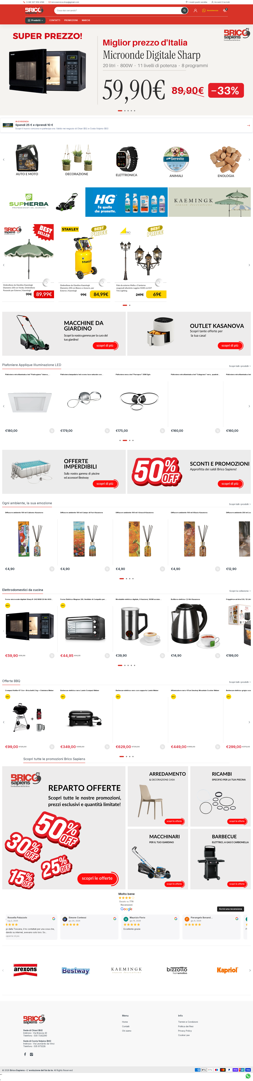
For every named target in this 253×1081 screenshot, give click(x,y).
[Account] (195, 10)
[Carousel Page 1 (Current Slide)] (120, 110)
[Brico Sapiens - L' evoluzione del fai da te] (34, 10)
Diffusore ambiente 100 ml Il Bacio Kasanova (189, 513)
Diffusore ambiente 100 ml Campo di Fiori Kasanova (81, 513)
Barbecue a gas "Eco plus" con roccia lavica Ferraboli (193, 690)
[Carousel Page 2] (124, 110)
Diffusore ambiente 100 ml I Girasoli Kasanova (134, 513)
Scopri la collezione (239, 591)
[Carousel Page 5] (134, 110)
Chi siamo (126, 1031)
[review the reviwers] (53, 919)
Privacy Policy (185, 1031)
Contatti (125, 1026)
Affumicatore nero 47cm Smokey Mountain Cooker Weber (84, 690)
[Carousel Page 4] (131, 110)
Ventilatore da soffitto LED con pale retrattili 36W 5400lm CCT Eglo (28, 374)
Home (125, 1022)
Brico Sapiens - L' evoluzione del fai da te (31, 1070)
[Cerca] (184, 10)
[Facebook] (25, 1055)
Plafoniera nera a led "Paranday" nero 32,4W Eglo (80, 374)
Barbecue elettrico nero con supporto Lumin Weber (26, 690)
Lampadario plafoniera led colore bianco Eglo (189, 374)
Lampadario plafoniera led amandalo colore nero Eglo (138, 374)
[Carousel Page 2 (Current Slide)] (125, 756)
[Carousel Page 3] (128, 110)
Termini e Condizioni (188, 1022)
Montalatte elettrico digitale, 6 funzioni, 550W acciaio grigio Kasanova (138, 599)
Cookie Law (184, 1035)
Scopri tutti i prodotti (239, 366)
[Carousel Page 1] (120, 440)
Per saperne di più (10, 936)
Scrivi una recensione (230, 909)
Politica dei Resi (185, 1026)
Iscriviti (226, 2)
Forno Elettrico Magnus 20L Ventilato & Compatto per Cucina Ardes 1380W (82, 599)
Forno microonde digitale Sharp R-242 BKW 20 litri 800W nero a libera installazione (29, 599)
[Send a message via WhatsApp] (248, 1076)
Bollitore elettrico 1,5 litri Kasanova (185, 599)
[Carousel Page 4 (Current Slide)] (133, 440)
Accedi (217, 2)
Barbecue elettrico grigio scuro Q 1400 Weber (135, 690)
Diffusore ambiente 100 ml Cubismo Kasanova (24, 513)
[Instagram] (31, 1055)
